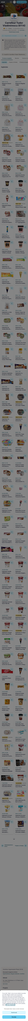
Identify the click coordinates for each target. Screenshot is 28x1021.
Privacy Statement (10, 1004)
